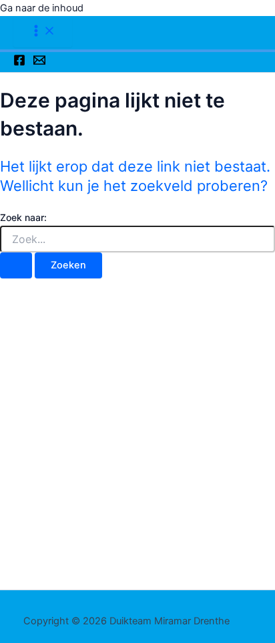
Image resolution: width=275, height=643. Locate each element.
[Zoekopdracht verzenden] (16, 265)
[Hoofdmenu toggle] (42, 31)
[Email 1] (39, 63)
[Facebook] (19, 63)
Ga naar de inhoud (41, 8)
